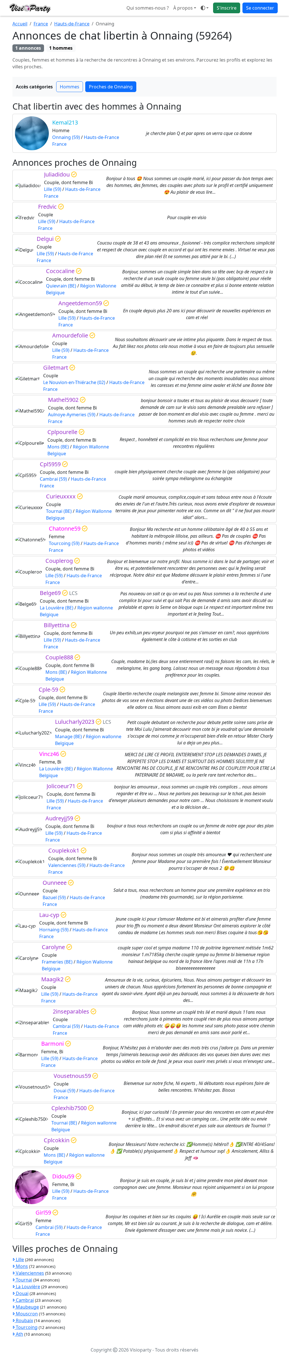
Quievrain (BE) (61, 286)
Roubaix (24, 1320)
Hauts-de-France (71, 24)
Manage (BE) (68, 736)
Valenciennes (29, 1273)
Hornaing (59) (54, 930)
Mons (21, 1266)
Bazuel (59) (54, 897)
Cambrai (24, 1300)
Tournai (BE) (59, 511)
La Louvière (27, 1286)
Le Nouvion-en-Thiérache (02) (74, 382)
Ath (19, 1334)
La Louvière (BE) (56, 608)
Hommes (69, 87)
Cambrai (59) (53, 479)
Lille (19, 1259)
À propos (183, 8)
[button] (204, 7)
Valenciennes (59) (67, 865)
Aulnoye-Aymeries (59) (71, 414)
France (41, 24)
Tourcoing (26, 1327)
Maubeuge (27, 1307)
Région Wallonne (98, 286)
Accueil (19, 24)
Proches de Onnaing (111, 87)
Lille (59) (52, 189)
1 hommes (61, 48)
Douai (22, 1293)
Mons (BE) (58, 447)
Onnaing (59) (66, 137)
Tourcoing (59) (64, 543)
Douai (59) (64, 1090)
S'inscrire (227, 8)
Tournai (23, 1280)
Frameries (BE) (57, 962)
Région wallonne (95, 608)
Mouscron (26, 1314)
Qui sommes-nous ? (147, 8)
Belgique (55, 292)
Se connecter (260, 8)
